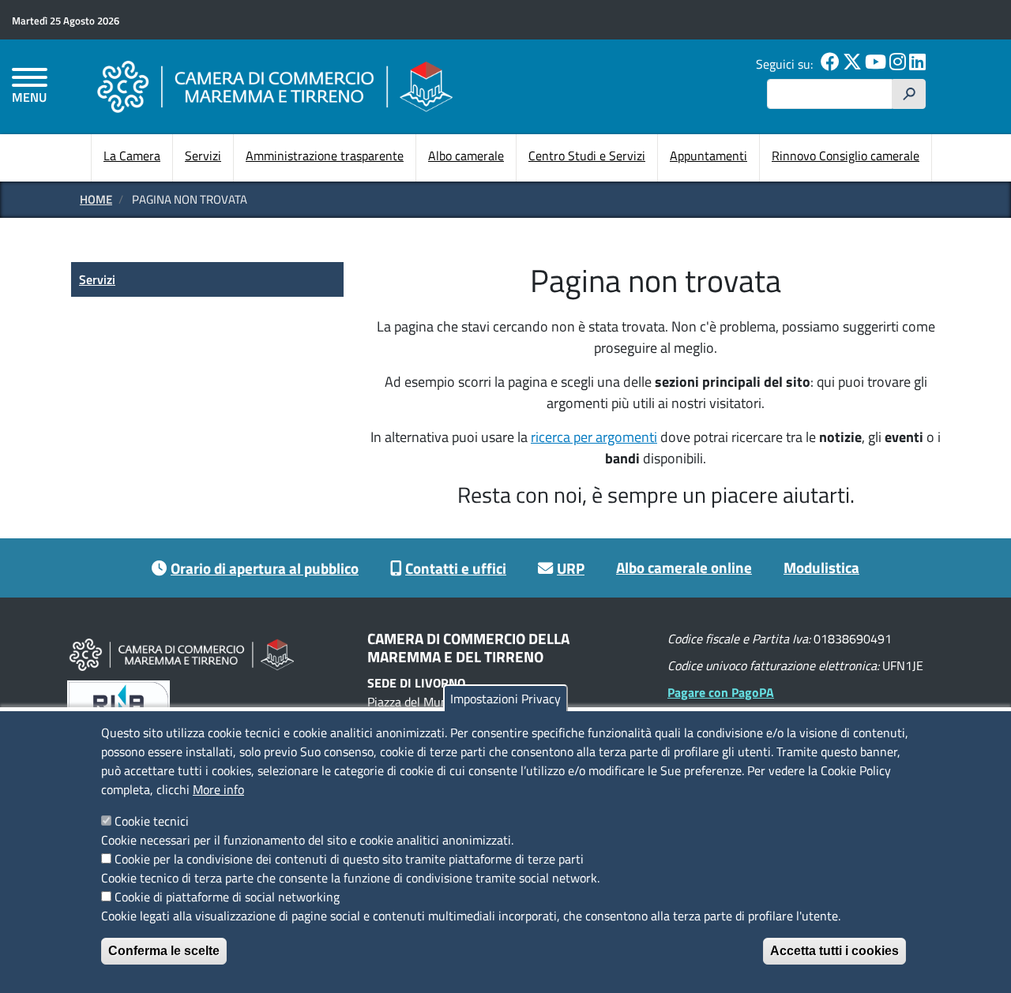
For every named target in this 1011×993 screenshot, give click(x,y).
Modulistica (821, 567)
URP (570, 567)
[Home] (275, 86)
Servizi (203, 155)
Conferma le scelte (164, 950)
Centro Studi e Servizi (586, 155)
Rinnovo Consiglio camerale (845, 155)
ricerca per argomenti (594, 437)
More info (218, 789)
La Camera (131, 155)
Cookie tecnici (152, 820)
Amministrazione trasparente (325, 155)
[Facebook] (830, 63)
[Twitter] (852, 63)
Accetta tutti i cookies (834, 950)
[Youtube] (875, 63)
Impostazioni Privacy (505, 698)
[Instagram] (897, 63)
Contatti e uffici (455, 567)
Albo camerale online (684, 567)
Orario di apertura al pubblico (265, 567)
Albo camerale (466, 155)
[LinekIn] (917, 63)
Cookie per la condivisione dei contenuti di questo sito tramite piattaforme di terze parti (349, 858)
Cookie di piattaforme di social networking (227, 896)
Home (96, 199)
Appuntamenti (708, 155)
